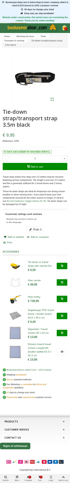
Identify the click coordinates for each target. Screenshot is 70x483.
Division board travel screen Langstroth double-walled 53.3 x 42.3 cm (39, 350)
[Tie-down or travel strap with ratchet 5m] (15, 266)
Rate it (36, 229)
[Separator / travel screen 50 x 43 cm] (15, 333)
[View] (62, 352)
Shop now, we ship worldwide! (39, 13)
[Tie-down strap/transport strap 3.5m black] (52, 99)
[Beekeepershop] (33, 28)
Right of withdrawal (15, 445)
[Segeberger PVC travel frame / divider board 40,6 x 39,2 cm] (15, 316)
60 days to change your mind (39, 9)
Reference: (8, 141)
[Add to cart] (62, 266)
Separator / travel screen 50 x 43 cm (38, 331)
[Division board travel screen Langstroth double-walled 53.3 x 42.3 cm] (15, 352)
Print (9, 242)
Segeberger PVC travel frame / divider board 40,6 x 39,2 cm (41, 314)
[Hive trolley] (15, 299)
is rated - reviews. (29, 370)
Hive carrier (34, 280)
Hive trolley (34, 296)
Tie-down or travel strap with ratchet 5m (40, 264)
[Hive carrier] (15, 282)
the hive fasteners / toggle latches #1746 (26, 201)
